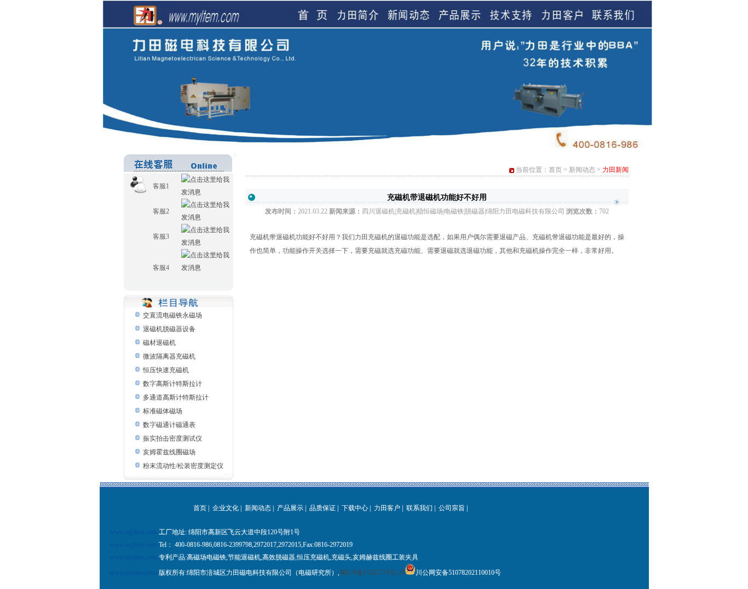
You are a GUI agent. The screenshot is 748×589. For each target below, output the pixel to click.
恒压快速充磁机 (166, 370)
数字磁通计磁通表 (169, 425)
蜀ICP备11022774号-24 (372, 572)
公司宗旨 (452, 508)
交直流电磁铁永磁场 (172, 315)
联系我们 (419, 508)
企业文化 (225, 508)
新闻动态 (582, 170)
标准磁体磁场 (162, 411)
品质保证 (322, 508)
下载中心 (355, 508)
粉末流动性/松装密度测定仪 (183, 466)
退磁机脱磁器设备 (169, 329)
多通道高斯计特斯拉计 (176, 397)
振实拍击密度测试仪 (172, 438)
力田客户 (387, 508)
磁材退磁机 (159, 343)
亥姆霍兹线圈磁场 (169, 452)
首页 (555, 170)
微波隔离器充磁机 (169, 356)
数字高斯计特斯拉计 (172, 384)
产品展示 (290, 508)
